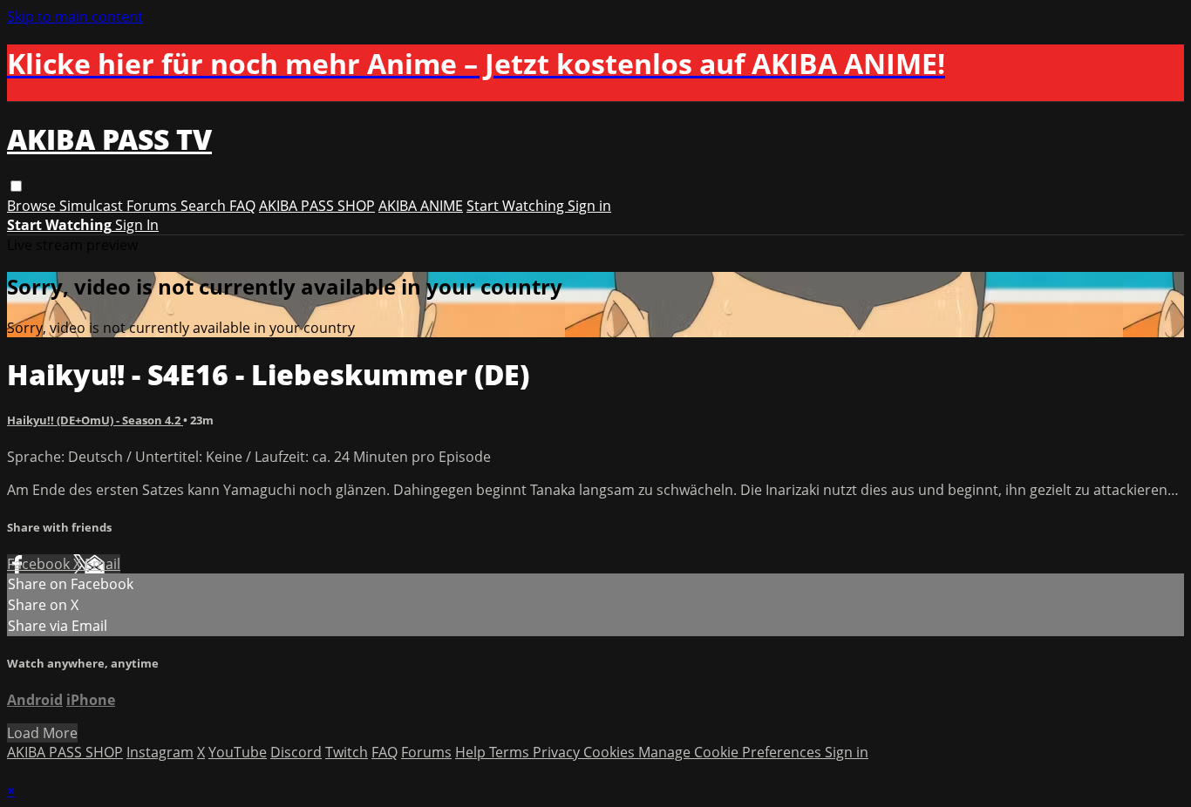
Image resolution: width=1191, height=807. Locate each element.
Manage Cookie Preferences (731, 752)
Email (102, 563)
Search (204, 205)
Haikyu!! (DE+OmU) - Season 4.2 (95, 420)
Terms (511, 752)
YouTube (237, 752)
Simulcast (92, 205)
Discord (296, 752)
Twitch (346, 752)
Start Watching (517, 205)
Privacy (558, 752)
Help (472, 752)
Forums (153, 205)
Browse (33, 205)
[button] (16, 186)
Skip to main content (75, 16)
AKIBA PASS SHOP (317, 205)
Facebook (40, 563)
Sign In (137, 224)
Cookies (610, 752)
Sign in (589, 205)
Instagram (160, 752)
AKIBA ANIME (420, 205)
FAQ (242, 205)
